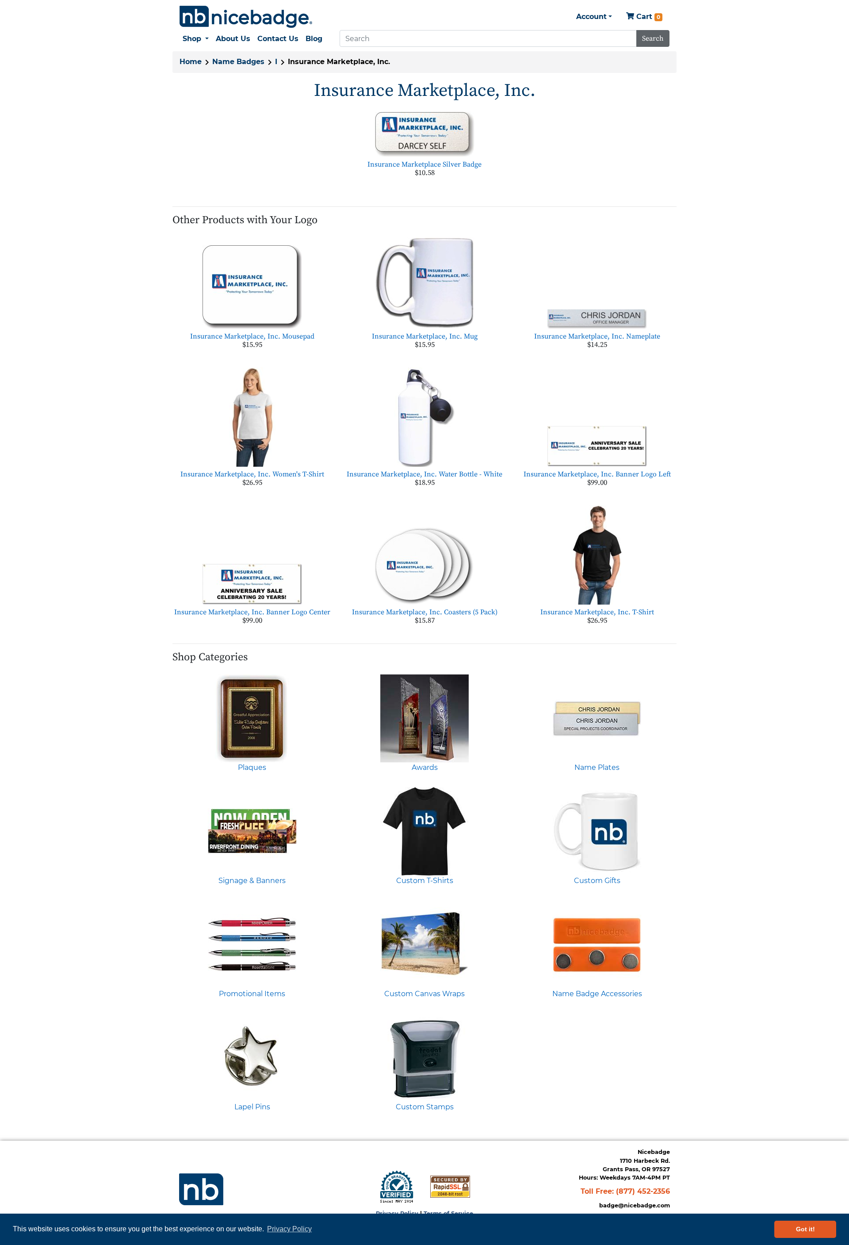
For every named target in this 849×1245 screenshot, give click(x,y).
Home (191, 61)
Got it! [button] (805, 1229)
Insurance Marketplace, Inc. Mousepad (252, 336)
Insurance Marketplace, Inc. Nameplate (597, 336)
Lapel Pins (252, 1107)
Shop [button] (193, 38)
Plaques (252, 767)
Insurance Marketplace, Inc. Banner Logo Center (252, 612)
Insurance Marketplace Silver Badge (424, 164)
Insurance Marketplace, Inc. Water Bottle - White (424, 474)
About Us (233, 38)
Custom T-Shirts (424, 880)
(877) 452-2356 (643, 1191)
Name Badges (238, 61)
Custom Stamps (425, 1107)
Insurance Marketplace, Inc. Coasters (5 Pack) (424, 612)
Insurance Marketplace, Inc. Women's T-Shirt (252, 474)
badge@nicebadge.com (634, 1205)
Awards (425, 767)
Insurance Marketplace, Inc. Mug (425, 336)
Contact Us (277, 38)
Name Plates (597, 767)
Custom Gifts (597, 880)
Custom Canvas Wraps (424, 994)
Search (653, 38)
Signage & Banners (252, 880)
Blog (314, 38)
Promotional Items (252, 994)
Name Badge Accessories (597, 994)
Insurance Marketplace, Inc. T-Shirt (597, 612)
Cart (647, 16)
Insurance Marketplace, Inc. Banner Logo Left (597, 474)
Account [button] (591, 16)
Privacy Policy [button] (289, 1229)
